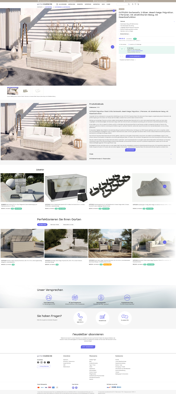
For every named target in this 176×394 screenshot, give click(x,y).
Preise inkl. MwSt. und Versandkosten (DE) (129, 40)
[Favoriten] (135, 4)
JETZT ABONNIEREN (87, 346)
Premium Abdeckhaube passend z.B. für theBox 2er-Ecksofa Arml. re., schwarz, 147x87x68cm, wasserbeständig (65, 205)
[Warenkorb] (138, 4)
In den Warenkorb (135, 56)
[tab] (42, 224)
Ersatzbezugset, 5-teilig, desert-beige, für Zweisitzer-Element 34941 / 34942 (152, 204)
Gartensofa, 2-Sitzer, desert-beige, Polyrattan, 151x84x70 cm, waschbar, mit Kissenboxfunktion (152, 261)
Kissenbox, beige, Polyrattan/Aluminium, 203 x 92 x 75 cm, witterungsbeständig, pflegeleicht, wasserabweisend (21, 261)
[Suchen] (129, 4)
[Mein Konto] (132, 4)
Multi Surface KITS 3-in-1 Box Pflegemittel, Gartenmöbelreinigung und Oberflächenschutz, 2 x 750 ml (19, 205)
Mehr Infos (138, 52)
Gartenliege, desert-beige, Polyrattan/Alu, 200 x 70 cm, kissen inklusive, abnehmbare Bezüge (63, 261)
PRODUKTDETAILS (124, 34)
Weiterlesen (130, 149)
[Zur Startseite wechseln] (44, 4)
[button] (112, 47)
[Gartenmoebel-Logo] (49, 356)
